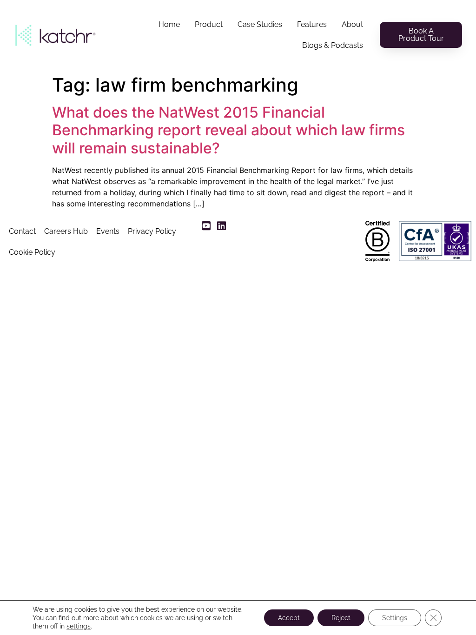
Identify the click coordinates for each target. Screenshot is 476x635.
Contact (22, 231)
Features (312, 24)
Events (107, 231)
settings (78, 626)
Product (209, 24)
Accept (289, 618)
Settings (394, 618)
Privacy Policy (152, 231)
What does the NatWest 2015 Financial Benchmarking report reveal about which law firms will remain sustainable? (228, 130)
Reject (340, 618)
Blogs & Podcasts (332, 45)
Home (169, 24)
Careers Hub (66, 231)
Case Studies (260, 24)
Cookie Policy (32, 252)
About (352, 24)
